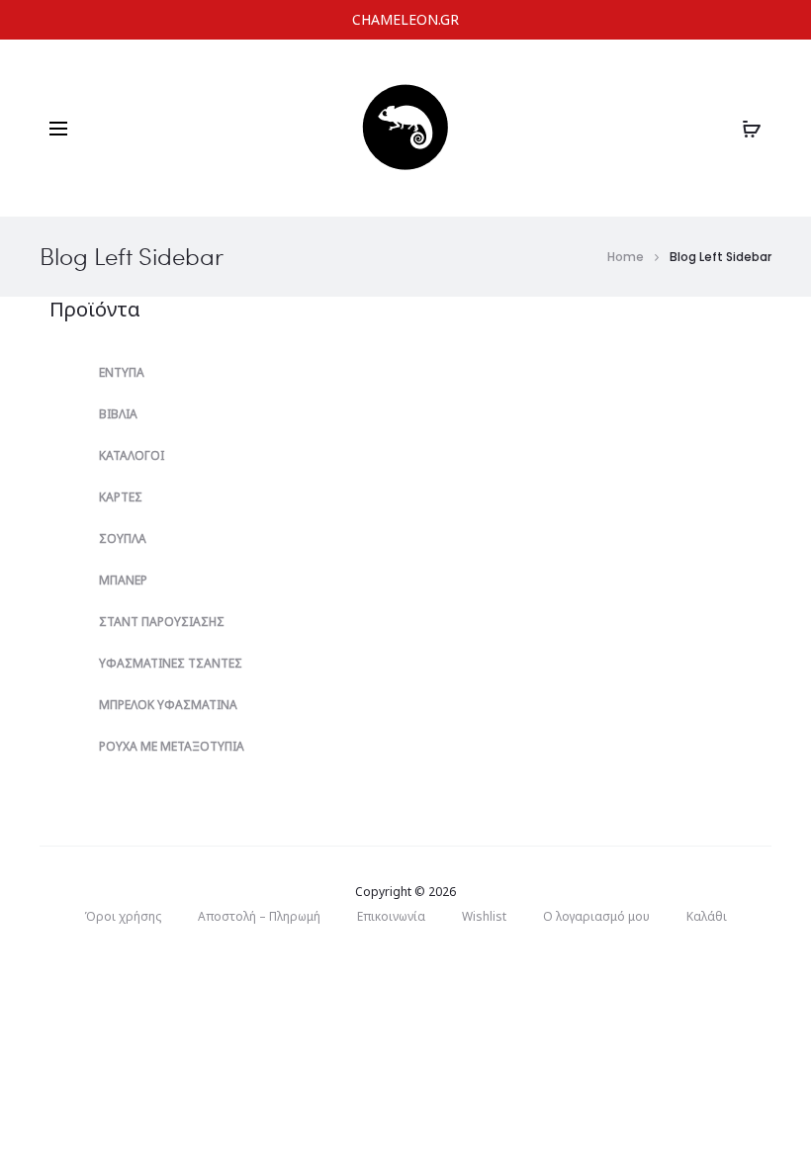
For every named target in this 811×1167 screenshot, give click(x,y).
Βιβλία (118, 413)
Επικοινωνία (391, 916)
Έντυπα (121, 372)
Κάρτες (120, 497)
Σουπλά (122, 538)
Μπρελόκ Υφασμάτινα (168, 704)
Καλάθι (706, 916)
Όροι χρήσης (122, 916)
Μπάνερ (123, 580)
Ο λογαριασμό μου (596, 916)
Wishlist (484, 916)
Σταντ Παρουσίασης (162, 621)
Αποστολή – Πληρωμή (259, 916)
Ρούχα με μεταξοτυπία (171, 746)
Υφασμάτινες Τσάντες (170, 663)
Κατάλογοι (131, 455)
